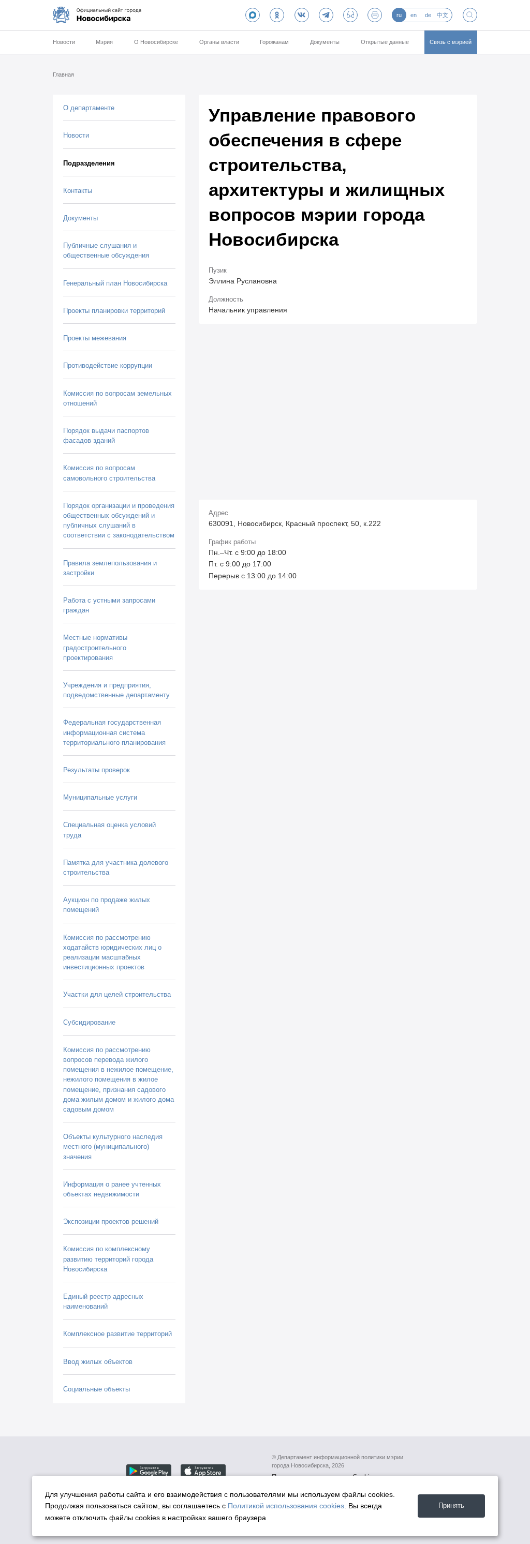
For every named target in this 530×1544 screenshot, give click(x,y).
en (413, 15)
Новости (64, 42)
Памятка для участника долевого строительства (115, 867)
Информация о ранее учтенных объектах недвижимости (112, 1189)
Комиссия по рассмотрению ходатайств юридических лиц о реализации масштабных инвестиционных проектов (112, 952)
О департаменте (88, 108)
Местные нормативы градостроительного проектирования (95, 647)
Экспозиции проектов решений (110, 1221)
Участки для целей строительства (117, 994)
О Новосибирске (156, 42)
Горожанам (274, 42)
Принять (451, 1505)
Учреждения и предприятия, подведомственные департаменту (116, 690)
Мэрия (104, 42)
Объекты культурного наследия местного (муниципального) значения (113, 1146)
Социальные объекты (96, 1389)
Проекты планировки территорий (114, 310)
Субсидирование (89, 1022)
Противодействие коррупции (107, 365)
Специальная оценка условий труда (109, 829)
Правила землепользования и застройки (110, 568)
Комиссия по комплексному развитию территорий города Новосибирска (108, 1258)
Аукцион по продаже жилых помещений (106, 904)
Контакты (77, 190)
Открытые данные (385, 42)
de (428, 15)
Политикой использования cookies (286, 1506)
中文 (442, 15)
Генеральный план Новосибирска (115, 283)
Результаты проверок (96, 770)
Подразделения (89, 163)
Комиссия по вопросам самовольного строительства (109, 473)
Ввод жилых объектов (97, 1362)
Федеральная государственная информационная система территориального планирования (114, 732)
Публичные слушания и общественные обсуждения (106, 250)
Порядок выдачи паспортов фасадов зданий (106, 435)
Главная (63, 74)
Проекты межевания (94, 338)
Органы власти (219, 42)
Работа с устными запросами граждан (109, 605)
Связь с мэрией (451, 42)
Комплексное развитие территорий (117, 1334)
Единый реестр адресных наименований (103, 1301)
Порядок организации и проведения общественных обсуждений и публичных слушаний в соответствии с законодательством (118, 520)
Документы (325, 42)
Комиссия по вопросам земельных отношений (117, 398)
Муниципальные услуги (100, 797)
